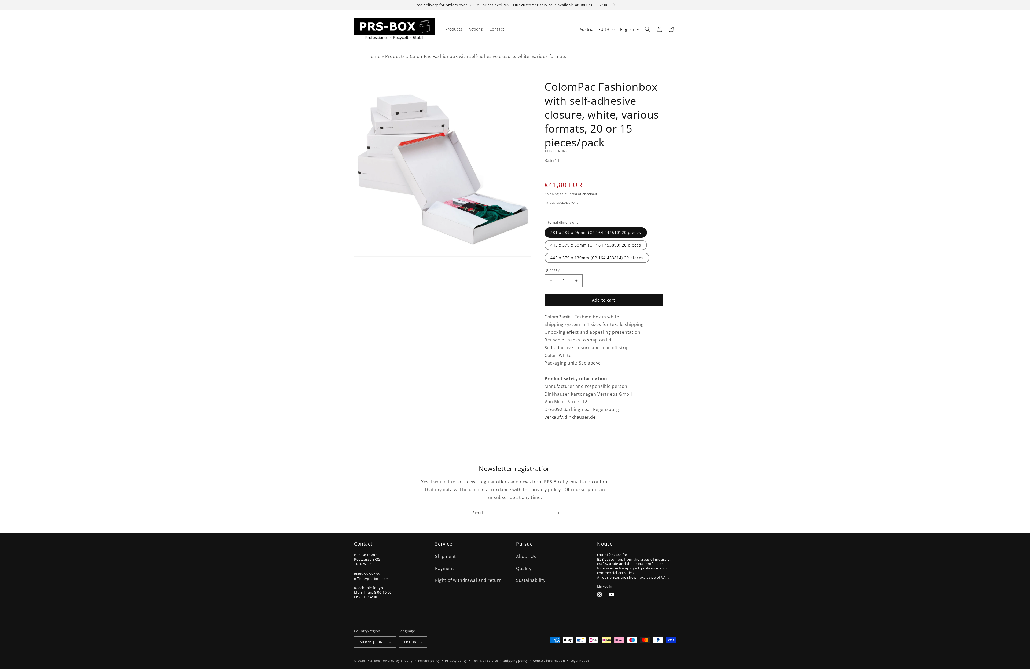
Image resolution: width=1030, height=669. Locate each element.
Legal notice (579, 661)
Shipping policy (515, 661)
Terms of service (485, 661)
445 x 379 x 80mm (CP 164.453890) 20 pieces (595, 245)
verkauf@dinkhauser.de (570, 417)
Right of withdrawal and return (468, 580)
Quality (523, 568)
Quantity (552, 269)
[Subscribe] (557, 513)
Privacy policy (456, 661)
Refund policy (429, 661)
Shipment (445, 556)
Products (395, 56)
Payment (444, 568)
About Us (526, 556)
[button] (647, 29)
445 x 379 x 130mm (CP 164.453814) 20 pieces (596, 257)
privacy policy (546, 489)
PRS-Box (373, 661)
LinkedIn (604, 586)
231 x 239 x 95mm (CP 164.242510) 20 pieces (595, 232)
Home (373, 56)
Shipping (552, 194)
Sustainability (530, 580)
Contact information (549, 661)
